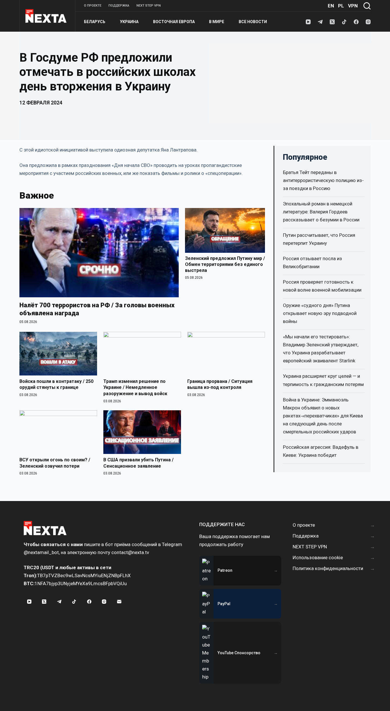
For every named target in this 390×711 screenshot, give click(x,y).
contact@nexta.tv (130, 552)
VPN (353, 6)
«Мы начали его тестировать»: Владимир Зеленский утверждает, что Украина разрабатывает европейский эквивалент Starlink (320, 348)
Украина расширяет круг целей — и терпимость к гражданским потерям (323, 380)
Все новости (253, 21)
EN (331, 6)
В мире (216, 21)
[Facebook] (356, 21)
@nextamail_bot (41, 552)
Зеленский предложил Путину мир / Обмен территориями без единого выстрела (225, 264)
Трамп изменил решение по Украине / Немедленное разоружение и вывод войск (135, 387)
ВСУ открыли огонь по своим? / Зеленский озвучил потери (54, 463)
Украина (129, 21)
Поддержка (118, 5)
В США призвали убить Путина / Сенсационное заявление (138, 463)
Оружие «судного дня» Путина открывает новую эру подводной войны (320, 313)
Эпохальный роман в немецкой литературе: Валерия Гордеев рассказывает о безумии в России (321, 212)
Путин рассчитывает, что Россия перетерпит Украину (319, 239)
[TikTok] (344, 21)
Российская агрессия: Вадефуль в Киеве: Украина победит (320, 451)
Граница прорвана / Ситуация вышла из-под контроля (219, 384)
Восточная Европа (174, 21)
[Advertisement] (290, 83)
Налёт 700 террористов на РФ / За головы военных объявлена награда (96, 309)
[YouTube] (308, 21)
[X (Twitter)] (332, 21)
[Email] (119, 601)
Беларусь (94, 21)
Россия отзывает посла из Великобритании (312, 262)
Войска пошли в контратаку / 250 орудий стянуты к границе (56, 384)
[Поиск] (367, 5)
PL (341, 6)
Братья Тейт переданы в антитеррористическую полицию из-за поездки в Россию (323, 180)
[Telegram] (320, 21)
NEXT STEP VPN (148, 5)
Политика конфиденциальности (328, 568)
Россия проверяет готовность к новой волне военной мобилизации (322, 286)
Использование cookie (318, 557)
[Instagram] (368, 21)
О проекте (92, 5)
